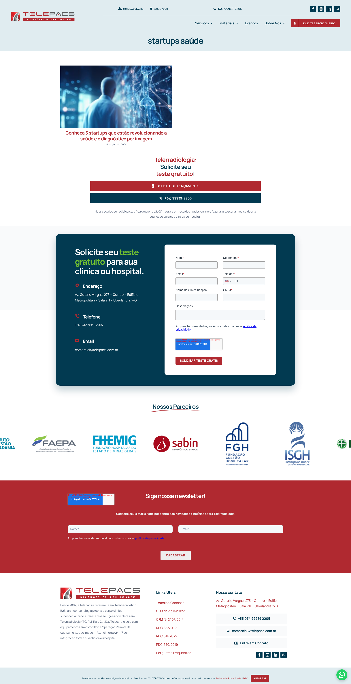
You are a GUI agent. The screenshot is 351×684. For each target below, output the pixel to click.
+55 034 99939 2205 (89, 325)
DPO (245, 678)
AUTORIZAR (260, 678)
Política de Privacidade (228, 678)
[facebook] (313, 9)
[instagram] (321, 9)
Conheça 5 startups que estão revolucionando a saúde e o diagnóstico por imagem (116, 136)
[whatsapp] (337, 9)
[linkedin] (329, 9)
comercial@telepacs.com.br (96, 350)
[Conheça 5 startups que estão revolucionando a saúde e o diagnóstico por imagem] (116, 97)
